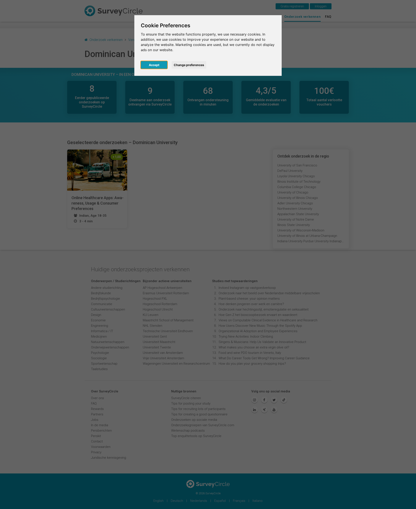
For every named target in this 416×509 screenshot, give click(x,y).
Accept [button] (154, 65)
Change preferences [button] (189, 65)
